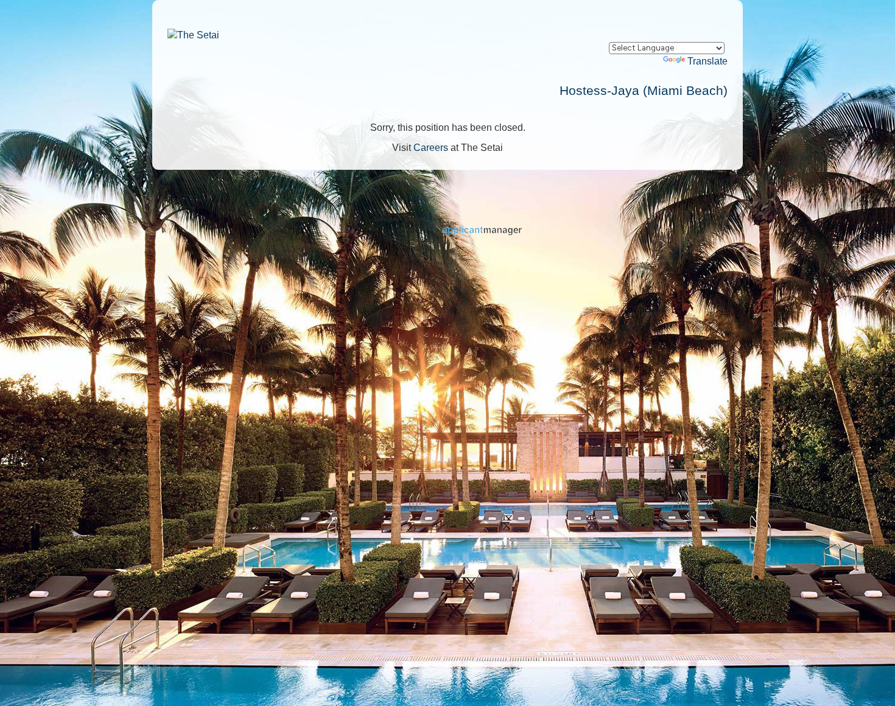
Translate (707, 61)
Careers (430, 147)
